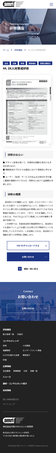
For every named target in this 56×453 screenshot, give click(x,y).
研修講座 (7, 329)
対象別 (20, 334)
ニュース (7, 376)
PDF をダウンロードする (28, 245)
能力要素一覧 (8, 334)
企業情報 (7, 366)
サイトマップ (9, 404)
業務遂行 (26, 355)
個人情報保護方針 (11, 399)
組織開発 (6, 350)
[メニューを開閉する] (51, 4)
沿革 (25, 371)
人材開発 (26, 345)
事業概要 (17, 371)
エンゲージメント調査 (32, 350)
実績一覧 (34, 371)
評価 (5, 359)
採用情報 (7, 390)
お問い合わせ (28, 256)
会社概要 (6, 371)
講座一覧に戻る (31, 268)
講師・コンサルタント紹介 (15, 383)
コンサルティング (11, 340)
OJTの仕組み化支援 (11, 355)
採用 (5, 345)
